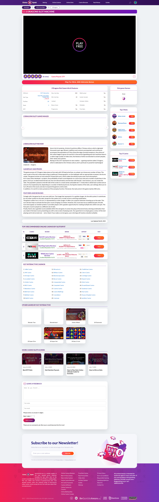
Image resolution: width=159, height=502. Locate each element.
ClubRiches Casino (87, 269)
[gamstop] (105, 499)
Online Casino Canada (67, 494)
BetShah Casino (29, 295)
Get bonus (131, 160)
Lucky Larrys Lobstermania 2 (122, 130)
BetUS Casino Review (47, 237)
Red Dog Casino (123, 166)
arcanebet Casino (30, 279)
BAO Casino (28, 285)
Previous (23, 127)
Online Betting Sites (66, 492)
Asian (123, 94)
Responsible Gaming (103, 478)
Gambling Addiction (103, 480)
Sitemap (80, 485)
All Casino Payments (67, 482)
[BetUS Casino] (31, 238)
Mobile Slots (46, 97)
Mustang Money (122, 123)
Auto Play (40, 95)
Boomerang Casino (59, 275)
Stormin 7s (121, 144)
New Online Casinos (67, 478)
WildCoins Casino (121, 172)
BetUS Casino (122, 159)
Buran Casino (57, 279)
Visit (99, 237)
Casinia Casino (58, 288)
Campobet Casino (59, 285)
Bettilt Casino (29, 298)
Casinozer (56, 298)
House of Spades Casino (88, 295)
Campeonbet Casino (59, 282)
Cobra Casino (86, 272)
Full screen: (134, 76)
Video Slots (81, 478)
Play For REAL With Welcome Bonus (79, 82)
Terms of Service (69, 460)
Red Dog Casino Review (47, 246)
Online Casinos (56, 2)
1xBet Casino (28, 269)
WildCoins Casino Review (47, 255)
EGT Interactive (45, 93)
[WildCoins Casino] (31, 255)
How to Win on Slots (95, 370)
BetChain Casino (29, 291)
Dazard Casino (86, 279)
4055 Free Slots (40, 7)
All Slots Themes (83, 480)
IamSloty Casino (86, 298)
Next (106, 127)
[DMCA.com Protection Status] (124, 499)
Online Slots (69, 2)
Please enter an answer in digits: (33, 412)
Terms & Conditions (102, 475)
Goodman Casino (87, 288)
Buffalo (120, 137)
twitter (71, 498)
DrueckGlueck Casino (88, 285)
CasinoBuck (57, 295)
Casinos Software (66, 485)
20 (48, 101)
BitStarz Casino (58, 272)
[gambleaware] (90, 499)
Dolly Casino (85, 282)
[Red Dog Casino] (31, 246)
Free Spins (46, 95)
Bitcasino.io (57, 269)
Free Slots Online (83, 473)
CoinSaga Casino (86, 275)
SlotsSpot (26, 7)
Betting (45, 2)
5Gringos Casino (29, 275)
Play (132, 116)
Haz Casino (85, 291)
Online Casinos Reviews (68, 473)
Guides (108, 2)
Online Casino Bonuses (67, 480)
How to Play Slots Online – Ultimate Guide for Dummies (75, 371)
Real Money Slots (83, 475)
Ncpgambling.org (119, 481)
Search (130, 2)
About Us (100, 482)
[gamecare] (114, 499)
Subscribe (67, 453)
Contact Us (100, 485)
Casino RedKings (58, 291)
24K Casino (28, 272)
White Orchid (121, 116)
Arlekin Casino (29, 282)
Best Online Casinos (67, 475)
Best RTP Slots (27, 370)
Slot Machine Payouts (52, 370)
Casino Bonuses (83, 2)
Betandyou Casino (30, 288)
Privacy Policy (59, 460)
